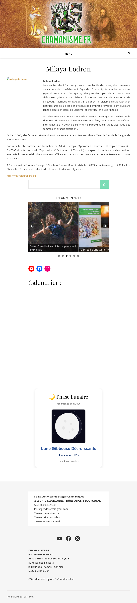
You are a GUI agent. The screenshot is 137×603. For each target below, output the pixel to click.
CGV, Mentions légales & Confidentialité (51, 579)
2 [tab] (63, 256)
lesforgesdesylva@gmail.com (51, 509)
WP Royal (28, 596)
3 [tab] (66, 256)
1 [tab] (59, 256)
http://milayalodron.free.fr (21, 175)
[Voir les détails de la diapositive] (53, 227)
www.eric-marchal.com (49, 517)
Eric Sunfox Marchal (40, 554)
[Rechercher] (104, 184)
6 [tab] (78, 256)
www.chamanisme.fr (47, 513)
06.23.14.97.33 (48, 505)
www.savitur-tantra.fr (48, 521)
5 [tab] (74, 256)
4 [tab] (70, 256)
